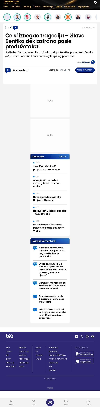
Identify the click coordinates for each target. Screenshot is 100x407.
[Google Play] (84, 354)
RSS (50, 366)
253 (35, 264)
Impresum (53, 351)
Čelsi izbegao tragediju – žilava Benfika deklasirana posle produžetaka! (45, 41)
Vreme (38, 359)
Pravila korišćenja (57, 355)
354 (35, 248)
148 (35, 309)
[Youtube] (92, 336)
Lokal (21, 366)
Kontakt (52, 370)
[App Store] (84, 361)
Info (8, 348)
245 (35, 283)
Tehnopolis (24, 359)
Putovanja (11, 366)
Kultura (22, 348)
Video (38, 348)
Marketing (53, 348)
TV (37, 351)
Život (8, 359)
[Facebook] (76, 336)
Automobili (24, 363)
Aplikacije (53, 363)
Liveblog (27, 6)
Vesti (5, 6)
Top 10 (59, 6)
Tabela (36, 6)
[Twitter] (82, 336)
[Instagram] (87, 336)
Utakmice (15, 6)
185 (35, 296)
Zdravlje (10, 363)
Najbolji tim (69, 6)
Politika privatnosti (58, 359)
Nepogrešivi (83, 6)
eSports (22, 355)
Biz (7, 355)
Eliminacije (48, 6)
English (39, 355)
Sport (9, 351)
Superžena (24, 351)
